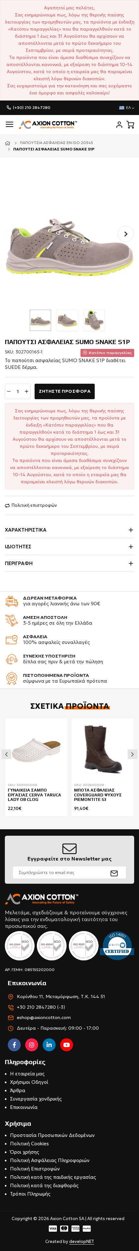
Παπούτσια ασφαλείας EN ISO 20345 (56, 142)
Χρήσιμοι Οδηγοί (29, 1082)
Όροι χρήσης (24, 1152)
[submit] (114, 872)
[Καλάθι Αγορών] (130, 124)
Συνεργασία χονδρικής (36, 1099)
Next (132, 754)
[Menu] (9, 124)
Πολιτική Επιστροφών (35, 1169)
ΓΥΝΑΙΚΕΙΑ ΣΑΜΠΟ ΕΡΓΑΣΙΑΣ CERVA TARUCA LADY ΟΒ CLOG (34, 795)
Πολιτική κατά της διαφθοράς (44, 1185)
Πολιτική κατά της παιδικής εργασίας (53, 1177)
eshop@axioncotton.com (44, 1017)
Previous (6, 754)
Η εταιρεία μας (27, 1074)
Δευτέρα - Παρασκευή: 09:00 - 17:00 (58, 1028)
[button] (126, 234)
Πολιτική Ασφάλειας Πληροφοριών (50, 1160)
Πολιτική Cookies (29, 1143)
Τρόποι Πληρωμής (30, 1194)
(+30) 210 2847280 (31, 107)
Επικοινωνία (23, 1107)
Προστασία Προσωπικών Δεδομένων (52, 1135)
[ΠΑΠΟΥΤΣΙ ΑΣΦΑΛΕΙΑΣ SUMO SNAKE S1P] (69, 241)
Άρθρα (17, 1090)
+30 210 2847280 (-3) (41, 1007)
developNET (81, 1241)
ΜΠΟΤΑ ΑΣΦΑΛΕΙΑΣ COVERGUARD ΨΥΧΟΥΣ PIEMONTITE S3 (98, 795)
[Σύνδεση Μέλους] (119, 124)
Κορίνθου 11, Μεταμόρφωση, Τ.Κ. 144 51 (61, 996)
